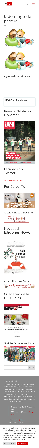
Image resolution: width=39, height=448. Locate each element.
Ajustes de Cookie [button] (9, 443)
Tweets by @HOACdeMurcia (13, 180)
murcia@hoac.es (19, 420)
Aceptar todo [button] (22, 443)
